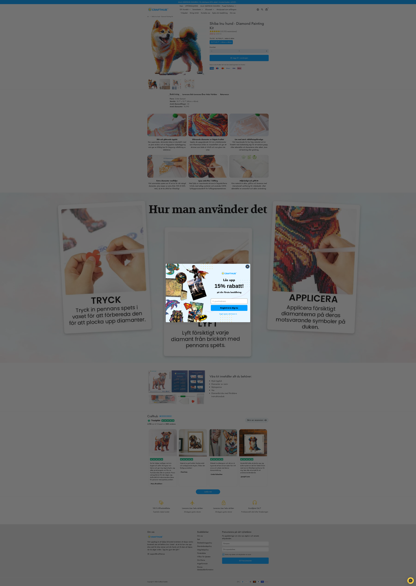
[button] (410, 580)
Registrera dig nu (229, 308)
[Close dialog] (247, 266)
